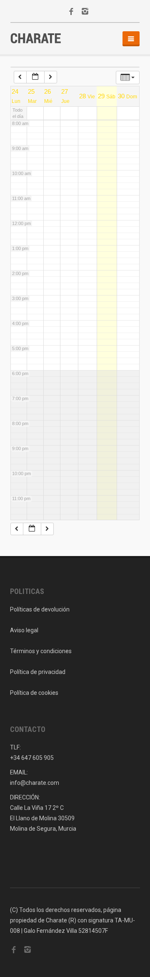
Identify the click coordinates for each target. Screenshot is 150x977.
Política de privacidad (37, 672)
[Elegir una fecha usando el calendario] (35, 77)
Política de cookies (34, 692)
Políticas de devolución (40, 609)
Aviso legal (24, 630)
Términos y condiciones (41, 651)
